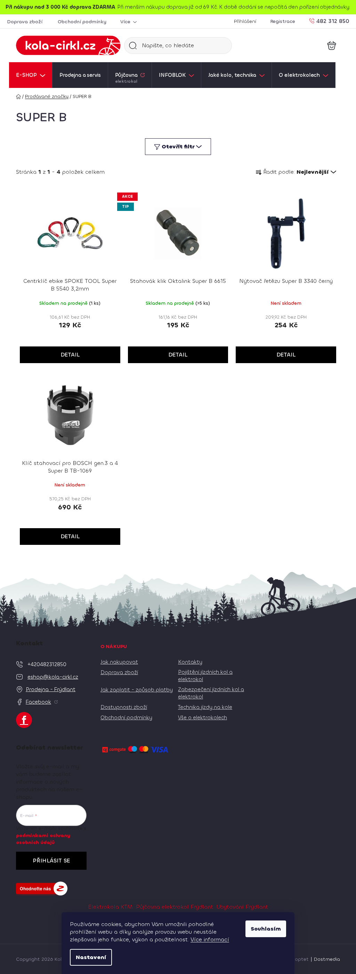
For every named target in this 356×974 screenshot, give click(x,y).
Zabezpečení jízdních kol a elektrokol (211, 693)
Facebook (38, 701)
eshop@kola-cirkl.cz (52, 676)
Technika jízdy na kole (205, 707)
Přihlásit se (51, 860)
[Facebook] (24, 720)
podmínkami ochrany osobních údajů (43, 839)
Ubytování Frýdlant (242, 906)
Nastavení (91, 957)
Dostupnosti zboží (123, 707)
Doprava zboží (24, 21)
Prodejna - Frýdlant (50, 689)
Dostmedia (327, 959)
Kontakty (190, 661)
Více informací (210, 939)
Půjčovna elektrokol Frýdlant (174, 906)
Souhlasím (266, 928)
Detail (70, 354)
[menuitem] (30, 75)
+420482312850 (46, 664)
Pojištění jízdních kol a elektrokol (205, 676)
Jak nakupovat (119, 661)
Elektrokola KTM (110, 906)
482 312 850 (332, 20)
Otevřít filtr (178, 146)
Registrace (282, 21)
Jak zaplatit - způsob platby (136, 689)
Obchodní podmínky (82, 21)
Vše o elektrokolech (202, 717)
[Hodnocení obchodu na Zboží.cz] (41, 888)
